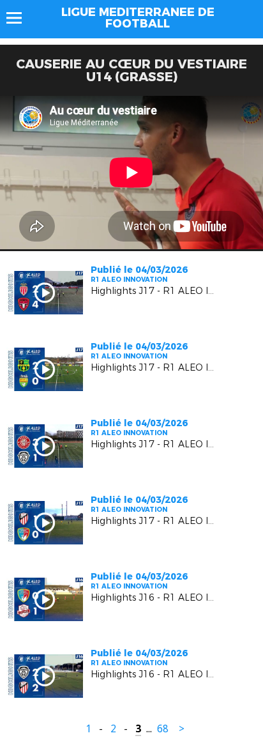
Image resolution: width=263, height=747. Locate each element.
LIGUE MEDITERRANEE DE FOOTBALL (137, 18)
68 (163, 729)
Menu (20, 18)
